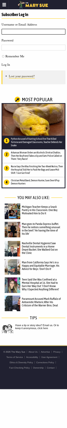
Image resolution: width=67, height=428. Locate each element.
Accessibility (32, 357)
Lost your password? (22, 76)
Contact (51, 367)
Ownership (38, 367)
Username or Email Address (19, 24)
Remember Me (14, 56)
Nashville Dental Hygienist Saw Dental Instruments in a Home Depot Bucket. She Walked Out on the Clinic (40, 248)
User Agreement (49, 357)
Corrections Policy (45, 362)
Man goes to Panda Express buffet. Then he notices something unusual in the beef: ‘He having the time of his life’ (41, 228)
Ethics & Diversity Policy (21, 362)
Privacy (56, 352)
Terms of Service (14, 357)
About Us (33, 352)
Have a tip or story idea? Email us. (34, 325)
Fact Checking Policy (19, 367)
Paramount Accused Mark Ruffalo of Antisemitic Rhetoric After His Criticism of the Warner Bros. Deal (41, 302)
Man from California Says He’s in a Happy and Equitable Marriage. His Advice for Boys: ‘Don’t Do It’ (40, 266)
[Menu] (4, 4)
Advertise (45, 352)
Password (7, 40)
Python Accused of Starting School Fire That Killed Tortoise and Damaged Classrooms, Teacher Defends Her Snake (36, 142)
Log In (6, 64)
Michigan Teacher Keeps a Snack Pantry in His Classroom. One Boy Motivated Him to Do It (39, 210)
